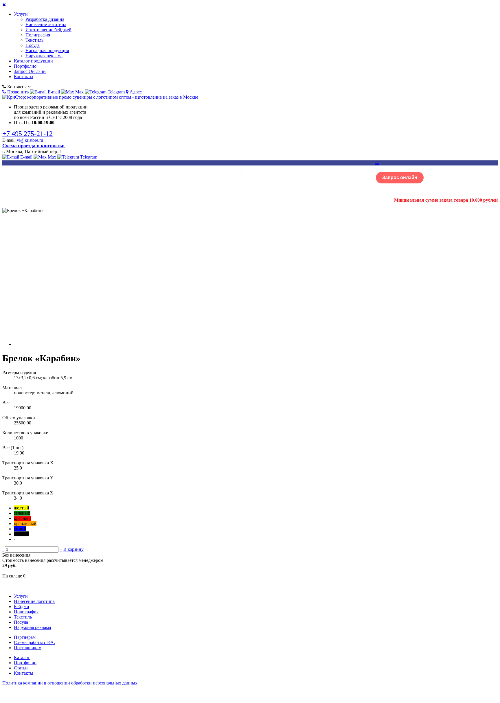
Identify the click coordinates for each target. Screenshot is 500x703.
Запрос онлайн (399, 177)
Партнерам (25, 637)
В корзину (73, 549)
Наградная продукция (47, 50)
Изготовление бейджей (48, 29)
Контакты (23, 76)
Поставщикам (27, 647)
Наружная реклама (43, 55)
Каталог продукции (33, 60)
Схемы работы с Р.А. (34, 642)
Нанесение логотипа (45, 24)
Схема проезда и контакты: (33, 145)
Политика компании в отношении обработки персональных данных (69, 682)
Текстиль (34, 40)
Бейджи (21, 606)
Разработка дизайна (44, 19)
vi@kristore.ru (30, 140)
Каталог (22, 657)
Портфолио (25, 66)
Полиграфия (37, 34)
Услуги (21, 14)
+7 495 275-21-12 (27, 133)
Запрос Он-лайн (30, 71)
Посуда (32, 45)
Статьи (21, 667)
